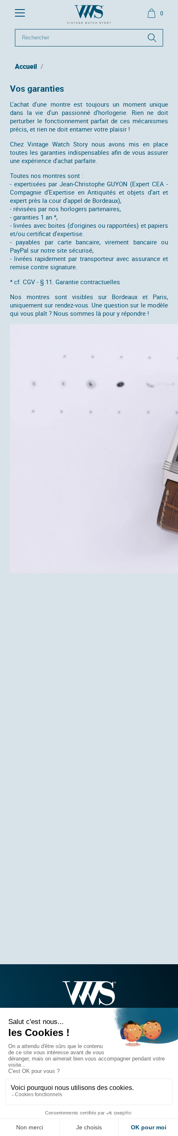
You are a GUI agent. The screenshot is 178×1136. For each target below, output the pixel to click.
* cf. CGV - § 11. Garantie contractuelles (65, 282)
